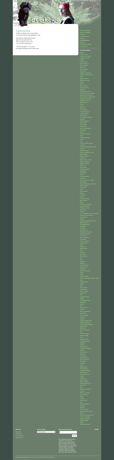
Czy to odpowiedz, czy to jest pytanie (89, 213)
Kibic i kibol (83, 361)
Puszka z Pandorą (84, 241)
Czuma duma (83, 209)
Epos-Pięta (82, 254)
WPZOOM (41, 457)
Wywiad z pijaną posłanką (86, 411)
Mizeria (82, 82)
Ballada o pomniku (84, 163)
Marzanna (82, 67)
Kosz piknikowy (84, 394)
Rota (81, 285)
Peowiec (82, 139)
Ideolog (82, 298)
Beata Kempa (83, 167)
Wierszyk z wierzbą (84, 392)
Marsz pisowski (84, 65)
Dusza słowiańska (84, 237)
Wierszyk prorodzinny (85, 270)
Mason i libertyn (84, 69)
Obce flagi (82, 119)
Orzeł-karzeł (83, 130)
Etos (81, 258)
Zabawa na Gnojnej (84, 418)
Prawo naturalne (84, 191)
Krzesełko (82, 405)
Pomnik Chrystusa (84, 176)
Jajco (81, 306)
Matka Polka (83, 71)
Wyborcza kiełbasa (84, 404)
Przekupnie (82, 228)
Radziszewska (83, 248)
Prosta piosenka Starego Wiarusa (88, 221)
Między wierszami (84, 78)
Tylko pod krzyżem (84, 359)
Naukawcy (82, 89)
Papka (81, 135)
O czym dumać (83, 110)
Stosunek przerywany (85, 322)
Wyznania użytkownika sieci (87, 415)
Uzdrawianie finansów (85, 370)
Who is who (83, 385)
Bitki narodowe (83, 200)
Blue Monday (83, 182)
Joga (81, 331)
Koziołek (82, 398)
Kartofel (82, 350)
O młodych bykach (84, 111)
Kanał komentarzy (19, 435)
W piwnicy (82, 378)
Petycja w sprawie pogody (86, 143)
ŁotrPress (32, 457)
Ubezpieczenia (83, 367)
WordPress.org (19, 437)
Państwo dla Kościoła (85, 134)
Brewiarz (82, 196)
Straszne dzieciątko (85, 330)
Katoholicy (82, 354)
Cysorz (81, 376)
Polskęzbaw (83, 172)
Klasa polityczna (84, 368)
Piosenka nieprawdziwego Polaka (88, 147)
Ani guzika (82, 145)
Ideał (81, 294)
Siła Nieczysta (83, 307)
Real (81, 259)
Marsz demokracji (84, 63)
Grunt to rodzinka (84, 276)
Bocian (81, 189)
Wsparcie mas (83, 400)
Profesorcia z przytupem (86, 204)
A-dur (81, 141)
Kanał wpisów (18, 433)
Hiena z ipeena (83, 287)
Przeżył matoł (83, 235)
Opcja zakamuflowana (85, 128)
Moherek (82, 84)
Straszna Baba (83, 326)
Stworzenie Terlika (84, 333)
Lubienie (82, 60)
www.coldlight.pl (51, 457)
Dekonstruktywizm (84, 222)
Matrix (81, 76)
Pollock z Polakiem (84, 161)
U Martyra (82, 363)
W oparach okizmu (84, 374)
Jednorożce (83, 317)
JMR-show (82, 328)
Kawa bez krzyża (84, 357)
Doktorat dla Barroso (85, 233)
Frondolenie (83, 269)
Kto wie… (82, 413)
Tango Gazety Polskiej (85, 348)
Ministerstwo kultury (85, 80)
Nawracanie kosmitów (85, 91)
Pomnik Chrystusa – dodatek (87, 180)
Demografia (83, 226)
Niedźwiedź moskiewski (86, 98)
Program (82, 211)
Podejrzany (82, 158)
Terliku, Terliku (83, 352)
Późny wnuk (83, 187)
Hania (81, 280)
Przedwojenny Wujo (85, 224)
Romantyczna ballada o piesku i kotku (89, 278)
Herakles (82, 283)
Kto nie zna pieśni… (85, 409)
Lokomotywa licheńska (85, 56)
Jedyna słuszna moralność (86, 324)
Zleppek (82, 52)
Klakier (81, 365)
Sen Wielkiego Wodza (85, 300)
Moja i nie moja (83, 85)
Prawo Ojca (83, 195)
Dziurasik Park (83, 243)
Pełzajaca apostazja (85, 137)
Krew (81, 402)
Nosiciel (82, 106)
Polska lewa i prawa (85, 169)
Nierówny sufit (83, 102)
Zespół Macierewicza (85, 424)
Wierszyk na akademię (85, 389)
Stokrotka (82, 319)
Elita (81, 250)
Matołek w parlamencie (85, 72)
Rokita (81, 274)
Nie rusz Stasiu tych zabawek (87, 93)
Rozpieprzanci (83, 289)
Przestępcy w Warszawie (86, 232)
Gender (82, 272)
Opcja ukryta (83, 126)
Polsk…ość (83, 165)
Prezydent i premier (84, 198)
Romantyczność (84, 282)
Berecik (82, 174)
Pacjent (82, 132)
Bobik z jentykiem (84, 185)
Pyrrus (81, 245)
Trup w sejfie (83, 356)
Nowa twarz (83, 108)
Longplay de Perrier (84, 58)
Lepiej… (82, 422)
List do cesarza (83, 54)
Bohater (82, 193)
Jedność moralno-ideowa (86, 320)
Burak (81, 202)
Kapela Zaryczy (84, 346)
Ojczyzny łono (83, 124)
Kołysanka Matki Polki (85, 383)
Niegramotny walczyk (85, 100)
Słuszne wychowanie (85, 311)
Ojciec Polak (83, 122)
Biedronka (82, 178)
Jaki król (82, 309)
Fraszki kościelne (23, 31)
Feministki (82, 261)
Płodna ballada (83, 154)
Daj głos (82, 219)
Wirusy (81, 396)
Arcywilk (82, 148)
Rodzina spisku (83, 267)
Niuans (81, 104)
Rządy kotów (83, 293)
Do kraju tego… (84, 115)
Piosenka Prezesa (84, 150)
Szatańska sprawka (85, 341)
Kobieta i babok (84, 380)
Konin (81, 387)
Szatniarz (82, 344)
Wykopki (82, 407)
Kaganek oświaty (84, 335)
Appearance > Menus (88, 0)
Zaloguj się (18, 431)
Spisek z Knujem (84, 315)
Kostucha (82, 391)
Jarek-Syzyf (83, 313)
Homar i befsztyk (84, 291)
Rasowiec (82, 252)
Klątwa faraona (83, 372)
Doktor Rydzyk (83, 230)
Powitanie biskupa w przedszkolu (88, 184)
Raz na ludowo (83, 256)
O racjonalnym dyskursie (86, 117)
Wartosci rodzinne (84, 381)
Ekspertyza (83, 246)
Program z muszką (84, 208)
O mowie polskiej (84, 113)
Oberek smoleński (84, 121)
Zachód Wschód (84, 420)
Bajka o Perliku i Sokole (86, 159)
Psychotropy (83, 239)
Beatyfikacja (83, 171)
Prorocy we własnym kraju (86, 215)
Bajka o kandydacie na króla (87, 152)
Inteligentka (83, 302)
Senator (82, 304)
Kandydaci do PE (84, 339)
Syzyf (81, 337)
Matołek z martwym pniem (86, 74)
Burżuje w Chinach (84, 206)
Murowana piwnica (84, 87)
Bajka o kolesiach (84, 156)
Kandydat (82, 343)
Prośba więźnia (83, 217)
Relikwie (82, 263)
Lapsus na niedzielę (85, 417)
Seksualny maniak (84, 296)
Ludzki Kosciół (83, 61)
